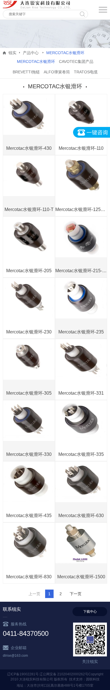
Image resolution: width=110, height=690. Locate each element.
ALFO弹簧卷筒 (57, 72)
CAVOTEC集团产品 (76, 61)
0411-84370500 (26, 633)
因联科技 (93, 679)
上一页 (34, 594)
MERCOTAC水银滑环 (36, 61)
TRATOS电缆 (86, 72)
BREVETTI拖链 (26, 72)
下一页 (76, 594)
